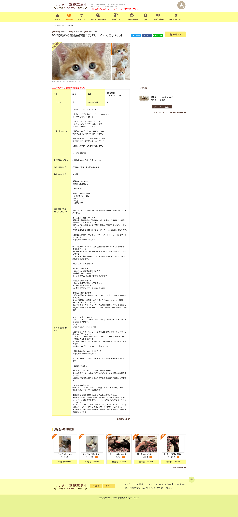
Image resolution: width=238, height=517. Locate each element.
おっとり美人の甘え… (119, 454)
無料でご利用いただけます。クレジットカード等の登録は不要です (115, 9)
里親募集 (69, 19)
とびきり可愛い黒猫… (173, 454)
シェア (148, 35)
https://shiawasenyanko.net (84, 327)
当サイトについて (176, 19)
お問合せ (160, 488)
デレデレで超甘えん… (92, 454)
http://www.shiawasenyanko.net (86, 239)
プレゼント (115, 19)
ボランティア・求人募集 (162, 484)
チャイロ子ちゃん (64, 454)
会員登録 (96, 486)
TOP (54, 25)
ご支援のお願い (132, 19)
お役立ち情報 (158, 19)
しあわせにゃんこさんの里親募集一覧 (168, 112)
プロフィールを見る (162, 106)
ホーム (57, 19)
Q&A (145, 19)
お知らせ (169, 488)
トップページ (130, 484)
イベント (81, 19)
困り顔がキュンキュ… (146, 454)
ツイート (137, 35)
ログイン (109, 486)
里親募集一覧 (122, 418)
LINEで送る (158, 35)
